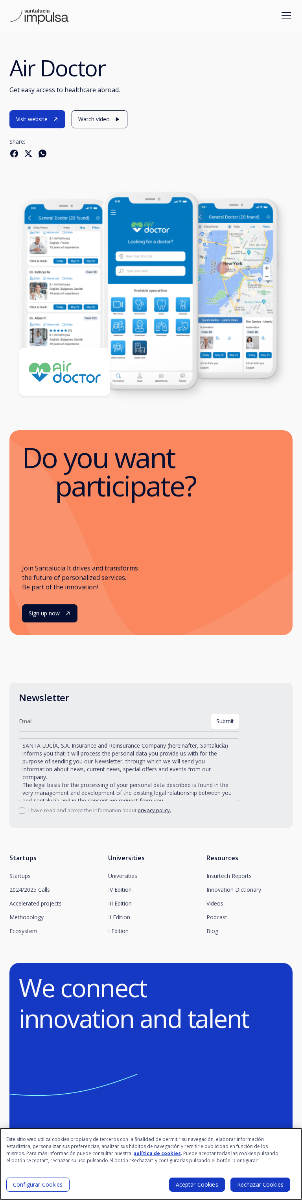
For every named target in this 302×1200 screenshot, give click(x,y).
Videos (214, 903)
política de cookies (157, 1153)
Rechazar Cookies (260, 1184)
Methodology (26, 917)
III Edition (120, 903)
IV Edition (120, 889)
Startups (20, 876)
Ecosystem (23, 931)
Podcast (216, 917)
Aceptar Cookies (197, 1184)
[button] (285, 15)
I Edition (118, 931)
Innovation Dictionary (233, 889)
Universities (122, 876)
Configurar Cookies (38, 1184)
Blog (212, 931)
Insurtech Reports (229, 876)
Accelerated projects (35, 903)
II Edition (119, 917)
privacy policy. (154, 810)
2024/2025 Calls (29, 889)
